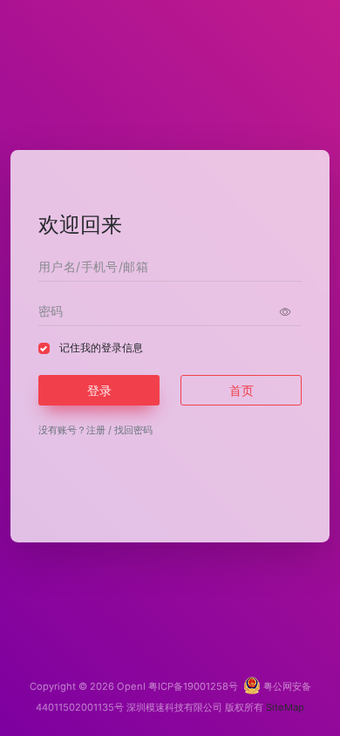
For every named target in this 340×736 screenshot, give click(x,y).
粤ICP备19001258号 (193, 686)
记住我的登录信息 (101, 347)
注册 (95, 430)
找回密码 (133, 430)
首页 (241, 390)
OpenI (131, 686)
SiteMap (285, 707)
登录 (99, 390)
